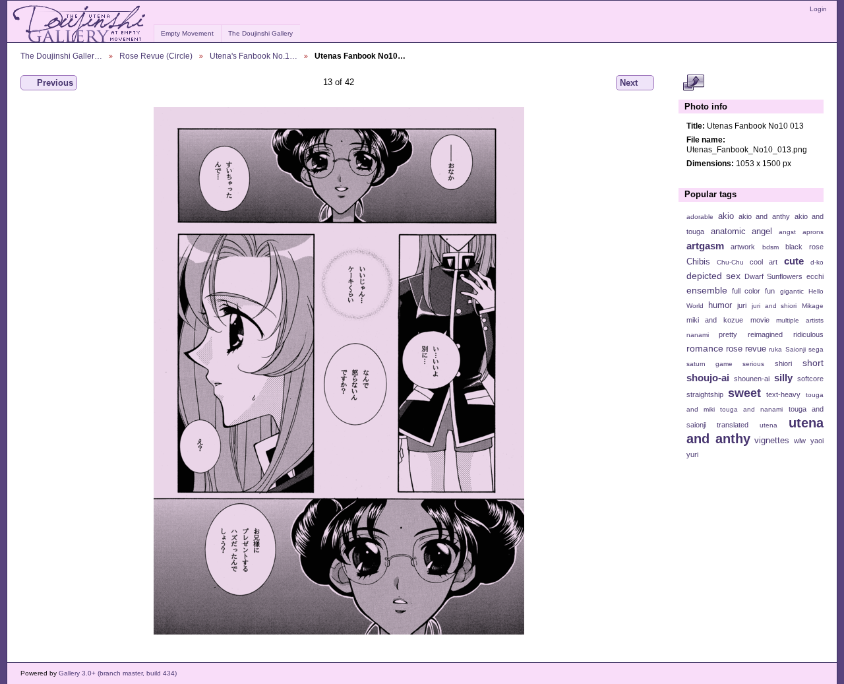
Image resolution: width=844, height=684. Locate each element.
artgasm (705, 245)
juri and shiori (774, 305)
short (813, 363)
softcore (810, 379)
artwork (743, 247)
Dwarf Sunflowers (773, 276)
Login (818, 9)
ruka (775, 349)
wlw (800, 441)
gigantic (792, 291)
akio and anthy (763, 216)
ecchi (815, 276)
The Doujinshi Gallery (260, 33)
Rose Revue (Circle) (156, 55)
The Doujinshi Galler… (61, 55)
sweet (744, 393)
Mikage (813, 305)
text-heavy (783, 394)
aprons (813, 231)
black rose (804, 247)
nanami (697, 334)
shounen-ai (751, 379)
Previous (55, 83)
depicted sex (713, 275)
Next (629, 83)
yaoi (817, 441)
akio (726, 216)
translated (732, 425)
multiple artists (800, 320)
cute (794, 260)
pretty (728, 334)
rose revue (746, 349)
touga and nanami (751, 409)
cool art (763, 262)
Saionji (795, 349)
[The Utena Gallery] (80, 24)
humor (720, 305)
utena (768, 425)
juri (741, 305)
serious (753, 363)
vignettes (771, 440)
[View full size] (338, 371)
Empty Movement (187, 33)
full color (746, 291)
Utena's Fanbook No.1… (253, 55)
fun (770, 291)
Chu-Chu (730, 262)
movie (759, 320)
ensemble (706, 290)
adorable (699, 216)
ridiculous (808, 334)
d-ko (817, 262)
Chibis (698, 261)
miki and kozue (714, 320)
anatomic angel (742, 231)
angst (787, 231)
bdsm (770, 247)
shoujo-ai (707, 377)
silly (783, 377)
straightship (704, 394)
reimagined (765, 334)
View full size (693, 83)
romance (704, 348)
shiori (783, 363)
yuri (692, 454)
